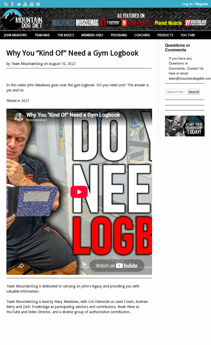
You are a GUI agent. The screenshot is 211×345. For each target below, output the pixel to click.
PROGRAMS (119, 35)
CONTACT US (13, 44)
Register (201, 3)
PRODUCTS (165, 35)
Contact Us (195, 68)
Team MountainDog (27, 64)
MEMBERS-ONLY (92, 35)
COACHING (142, 35)
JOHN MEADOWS (15, 35)
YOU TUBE (188, 35)
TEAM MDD (42, 35)
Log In (188, 3)
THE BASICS (65, 35)
